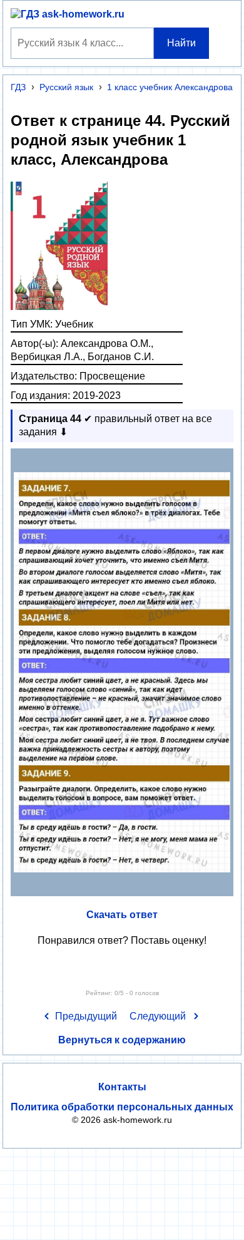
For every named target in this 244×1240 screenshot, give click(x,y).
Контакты (122, 1087)
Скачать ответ (122, 914)
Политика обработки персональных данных (122, 1107)
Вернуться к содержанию (122, 1040)
